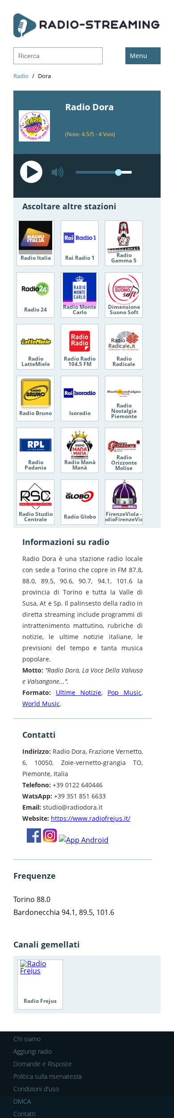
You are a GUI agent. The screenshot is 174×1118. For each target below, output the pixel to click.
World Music (41, 703)
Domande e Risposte (42, 1064)
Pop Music (124, 692)
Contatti (24, 1114)
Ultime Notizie (78, 692)
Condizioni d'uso (36, 1089)
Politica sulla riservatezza (47, 1076)
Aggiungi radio (32, 1051)
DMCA (22, 1101)
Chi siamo (27, 1039)
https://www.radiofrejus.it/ (90, 818)
